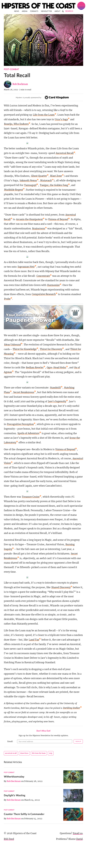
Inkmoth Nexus (28, 180)
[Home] (43, 6)
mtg (50, 753)
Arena (24, 11)
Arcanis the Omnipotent (29, 219)
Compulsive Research (44, 294)
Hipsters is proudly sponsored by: (29, 97)
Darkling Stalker (71, 707)
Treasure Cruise (31, 496)
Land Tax (34, 639)
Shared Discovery (61, 587)
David (79, 839)
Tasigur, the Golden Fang (54, 185)
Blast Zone (56, 175)
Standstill (55, 387)
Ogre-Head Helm (56, 367)
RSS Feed (9, 839)
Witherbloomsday (14, 776)
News (16, 11)
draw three (24, 753)
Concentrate (43, 275)
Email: (10, 741)
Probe (7, 298)
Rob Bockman (20, 84)
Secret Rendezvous (23, 392)
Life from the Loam (44, 114)
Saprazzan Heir (26, 266)
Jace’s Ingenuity (57, 401)
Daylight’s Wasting (14, 795)
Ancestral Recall (65, 153)
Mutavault (46, 180)
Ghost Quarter (39, 175)
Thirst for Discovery (51, 349)
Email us (78, 833)
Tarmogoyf (30, 185)
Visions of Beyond (58, 219)
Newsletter (46, 11)
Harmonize (53, 285)
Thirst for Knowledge (25, 349)
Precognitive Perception (20, 424)
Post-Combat (11, 69)
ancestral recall (11, 753)
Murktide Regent (13, 189)
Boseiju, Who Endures (16, 124)
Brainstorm (38, 228)
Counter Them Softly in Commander (24, 814)
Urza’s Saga (61, 119)
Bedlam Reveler (35, 367)
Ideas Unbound (12, 344)
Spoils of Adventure (28, 433)
